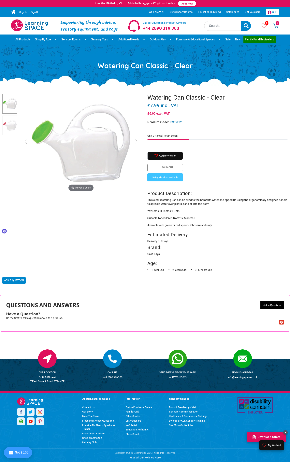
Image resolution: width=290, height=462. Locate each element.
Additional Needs (128, 39)
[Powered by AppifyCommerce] (281, 322)
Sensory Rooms (71, 39)
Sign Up (35, 12)
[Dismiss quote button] (285, 432)
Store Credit (132, 434)
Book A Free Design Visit (182, 407)
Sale (228, 39)
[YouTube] (31, 421)
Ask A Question (14, 280)
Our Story (87, 411)
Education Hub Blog (209, 12)
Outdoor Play (158, 39)
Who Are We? (156, 12)
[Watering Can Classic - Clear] (29, 25)
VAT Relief (131, 425)
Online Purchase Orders (139, 407)
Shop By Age (43, 39)
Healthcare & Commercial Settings (188, 416)
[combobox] (223, 25)
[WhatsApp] (21, 421)
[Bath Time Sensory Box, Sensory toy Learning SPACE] (9, 125)
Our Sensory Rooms (181, 12)
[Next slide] (136, 141)
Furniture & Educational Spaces (195, 39)
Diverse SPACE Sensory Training (187, 421)
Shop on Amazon (92, 438)
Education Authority (137, 429)
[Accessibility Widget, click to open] (4, 231)
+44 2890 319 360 (112, 377)
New (237, 39)
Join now (187, 3)
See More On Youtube (181, 425)
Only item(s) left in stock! (162, 136)
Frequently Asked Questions (98, 421)
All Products (23, 39)
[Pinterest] (40, 421)
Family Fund (132, 411)
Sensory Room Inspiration (183, 411)
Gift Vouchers (252, 12)
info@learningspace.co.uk (243, 377)
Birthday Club (89, 442)
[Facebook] (21, 412)
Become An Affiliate (93, 433)
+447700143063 (178, 377)
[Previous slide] (26, 141)
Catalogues (232, 12)
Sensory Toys (99, 39)
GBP (274, 12)
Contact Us (88, 407)
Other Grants (133, 416)
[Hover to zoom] (81, 143)
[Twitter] (31, 412)
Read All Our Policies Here (145, 457)
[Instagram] (40, 412)
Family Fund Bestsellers (259, 39)
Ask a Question (272, 305)
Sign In (23, 12)
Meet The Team (90, 416)
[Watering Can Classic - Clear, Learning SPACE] (9, 104)
